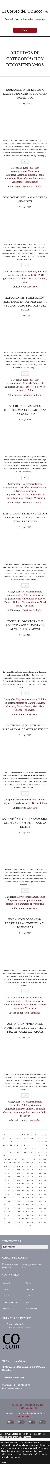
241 (31, 1208)
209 (23, 1198)
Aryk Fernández (32, 1012)
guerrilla (7, 278)
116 (9, 1166)
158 (18, 1180)
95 (9, 1159)
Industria (27, 383)
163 (40, 1180)
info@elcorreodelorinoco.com (13, 1388)
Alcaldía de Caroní (25, 702)
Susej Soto (32, 286)
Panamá (42, 1004)
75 (28, 1152)
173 (40, 1184)
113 (40, 1163)
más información (16, 1437)
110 (27, 1163)
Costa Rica (22, 494)
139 (22, 1173)
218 (18, 1201)
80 (46, 1152)
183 (40, 1187)
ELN (33, 274)
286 (25, 1226)
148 (18, 1177)
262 (36, 1215)
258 (18, 1215)
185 (5, 1191)
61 (25, 1149)
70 (11, 1152)
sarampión (11, 903)
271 (31, 1219)
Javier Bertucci (33, 803)
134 (44, 1170)
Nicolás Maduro (30, 602)
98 (19, 1159)
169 (22, 1184)
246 (9, 1212)
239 (22, 1208)
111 (31, 1163)
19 (14, 1138)
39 (39, 1142)
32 (14, 1142)
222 (36, 1201)
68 (4, 1152)
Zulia (30, 390)
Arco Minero (23, 274)
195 (5, 1194)
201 (31, 1194)
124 (44, 1166)
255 (5, 1215)
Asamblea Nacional (27, 174)
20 (18, 1138)
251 (31, 1212)
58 (14, 1149)
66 (42, 1149)
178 (18, 1187)
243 (40, 1208)
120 (27, 1166)
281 (31, 1222)
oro (25, 281)
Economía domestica (10, 1302)
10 (28, 1135)
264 (44, 1215)
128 (18, 1170)
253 (40, 1212)
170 (27, 1184)
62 (28, 1149)
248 (18, 1212)
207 (14, 1198)
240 (27, 1208)
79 (42, 1152)
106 (9, 1163)
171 (31, 1184)
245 (5, 1212)
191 (31, 1191)
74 (25, 1152)
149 (22, 1177)
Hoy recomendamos (25, 271)
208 (18, 1198)
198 (18, 1194)
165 (5, 1184)
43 (7, 1145)
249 (22, 1212)
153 (40, 1177)
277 (14, 1222)
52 (39, 1145)
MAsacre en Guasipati (25, 278)
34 (21, 1142)
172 (36, 1184)
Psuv (44, 803)
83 (11, 1156)
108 (18, 1163)
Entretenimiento (31, 1309)
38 (35, 1142)
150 (27, 1177)
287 (29, 1226)
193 (40, 1191)
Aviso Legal (17, 1405)
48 (25, 1145)
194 (44, 1191)
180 (27, 1187)
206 (9, 1198)
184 (44, 1187)
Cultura (28, 1283)
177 (14, 1187)
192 (36, 1191)
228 (18, 1205)
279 (22, 1222)
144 (44, 1173)
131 (31, 1170)
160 (27, 1180)
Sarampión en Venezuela (31, 903)
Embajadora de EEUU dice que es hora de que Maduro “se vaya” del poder (25, 517)
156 (9, 1180)
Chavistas (19, 803)
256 (9, 1215)
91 (39, 1156)
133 (40, 1170)
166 (9, 1184)
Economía (28, 167)
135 (5, 1173)
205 (5, 1198)
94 (5, 1159)
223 (40, 1201)
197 (14, 1194)
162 (36, 1180)
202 (36, 1194)
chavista (40, 702)
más (25, 161)
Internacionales (11, 487)
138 (18, 1173)
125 (5, 1170)
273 (40, 1219)
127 (14, 1170)
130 (27, 1170)
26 (39, 1138)
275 (5, 1222)
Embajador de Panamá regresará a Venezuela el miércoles (25, 923)
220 (27, 1201)
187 (14, 1191)
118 (18, 1166)
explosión (31, 386)
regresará (19, 1008)
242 (36, 1208)
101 (31, 1159)
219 (22, 1201)
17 (7, 1138)
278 (18, 1222)
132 (36, 1170)
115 (5, 1166)
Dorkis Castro (24, 706)
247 (14, 1212)
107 (14, 1163)
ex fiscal (40, 1108)
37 (32, 1142)
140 (27, 1173)
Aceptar (27, 1437)
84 (14, 1156)
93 (46, 1156)
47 (21, 1145)
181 (31, 1187)
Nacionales (14, 1105)
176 (9, 1187)
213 (40, 1198)
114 (44, 1163)
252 (36, 1212)
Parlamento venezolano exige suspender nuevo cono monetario (25, 93)
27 (42, 1138)
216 (9, 1201)
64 (35, 1149)
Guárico (7, 1112)
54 (46, 1145)
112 (36, 1163)
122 (35, 1166)
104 (44, 1159)
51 (35, 1145)
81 (4, 1156)
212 (36, 1198)
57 (11, 1149)
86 (21, 1156)
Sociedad (42, 271)
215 (5, 1201)
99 (23, 1159)
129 (22, 1170)
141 (31, 1173)
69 (7, 1152)
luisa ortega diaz (21, 1112)
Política (27, 595)
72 (18, 1152)
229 (22, 1205)
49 (28, 1145)
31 (11, 1142)
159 (22, 1180)
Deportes (29, 1302)
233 (40, 1205)
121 (31, 1166)
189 (22, 1191)
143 (40, 1173)
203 (40, 1194)
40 (42, 1142)
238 (18, 1208)
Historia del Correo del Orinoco (18, 1328)
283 (40, 1222)
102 (35, 1159)
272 (36, 1219)
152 (36, 1177)
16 (4, 1138)
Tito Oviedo (29, 709)
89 (32, 1156)
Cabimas (20, 386)
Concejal (10, 706)
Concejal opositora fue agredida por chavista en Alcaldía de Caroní (25, 625)
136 (9, 1173)
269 (22, 1219)
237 (14, 1208)
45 (14, 1145)
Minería (42, 278)
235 (5, 1208)
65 (39, 1149)
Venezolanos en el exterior (19, 497)
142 (36, 1173)
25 (35, 1138)
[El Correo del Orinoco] (25, 11)
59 (18, 1149)
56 (7, 1149)
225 (5, 1205)
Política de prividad (34, 1405)
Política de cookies (28, 1408)
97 (16, 1159)
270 (27, 1219)
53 (42, 1145)
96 (12, 1159)
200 (27, 1194)
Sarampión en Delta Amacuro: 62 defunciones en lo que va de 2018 (25, 822)
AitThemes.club (25, 1416)
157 (14, 1180)
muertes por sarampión (30, 900)
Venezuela (33, 171)
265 (5, 1219)
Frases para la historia (15, 1324)
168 (18, 1184)
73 (21, 1152)
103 (39, 1159)
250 (27, 1212)
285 (20, 1226)
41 (46, 1142)
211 (31, 1198)
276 (9, 1222)
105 (5, 1163)
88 (28, 1156)
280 (27, 1222)
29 (4, 1142)
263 (40, 1215)
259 (22, 1215)
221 (31, 1201)
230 (27, 1205)
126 (9, 1170)
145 (5, 1177)
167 (14, 1184)
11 (31, 1135)
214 (44, 1198)
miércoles (31, 1004)
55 (4, 1149)
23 (28, 1138)
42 (4, 1145)
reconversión (31, 181)
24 (32, 1138)
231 (31, 1205)
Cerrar (3, 1462)
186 (9, 1191)
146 (9, 1177)
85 (18, 1156)
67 (46, 1149)
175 (5, 1187)
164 (44, 1180)
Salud (42, 896)
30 (7, 1142)
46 (18, 1145)
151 (31, 1177)
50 (32, 1145)
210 (27, 1198)
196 (9, 1194)
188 (18, 1191)
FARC (40, 274)
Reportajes (30, 1289)
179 (22, 1187)
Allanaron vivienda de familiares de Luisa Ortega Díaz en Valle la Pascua (25, 1027)
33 (18, 1142)
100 (26, 1159)
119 (22, 1166)
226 (9, 1205)
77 (35, 1152)
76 (32, 1152)
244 (44, 1208)
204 (44, 1194)
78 (39, 1152)
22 (25, 1138)
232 (36, 1205)
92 (42, 1156)
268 (18, 1219)
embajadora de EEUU (33, 598)
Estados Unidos (12, 602)
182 (36, 1187)
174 (44, 1184)
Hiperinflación (24, 178)
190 (27, 1191)
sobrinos (35, 1112)
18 (11, 1138)
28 (46, 1138)
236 (9, 1208)
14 (42, 1135)
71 (14, 1152)
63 (32, 1149)
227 (14, 1205)
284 (44, 1222)
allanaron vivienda (25, 1108)
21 (21, 1138)
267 (14, 1219)
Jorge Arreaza (36, 494)
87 (25, 1156)
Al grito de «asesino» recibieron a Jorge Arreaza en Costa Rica (25, 409)
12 (35, 1135)
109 (23, 1163)
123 (40, 1166)
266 (9, 1219)
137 (14, 1173)
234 (44, 1205)
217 (14, 1201)
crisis (18, 598)
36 (28, 1142)
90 (35, 1156)
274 (44, 1219)
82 (7, 1156)
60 (21, 1149)
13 (38, 1135)
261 (31, 1215)
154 (44, 1177)
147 (14, 1177)
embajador (19, 1004)
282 (36, 1222)
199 (22, 1194)
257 (14, 1215)
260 (27, 1215)
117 (14, 1166)
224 (44, 1201)
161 (31, 1180)
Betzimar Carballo (31, 186)
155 (5, 1180)
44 (11, 1145)
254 (44, 1212)
